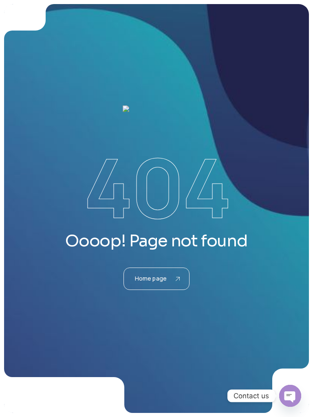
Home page (151, 278)
